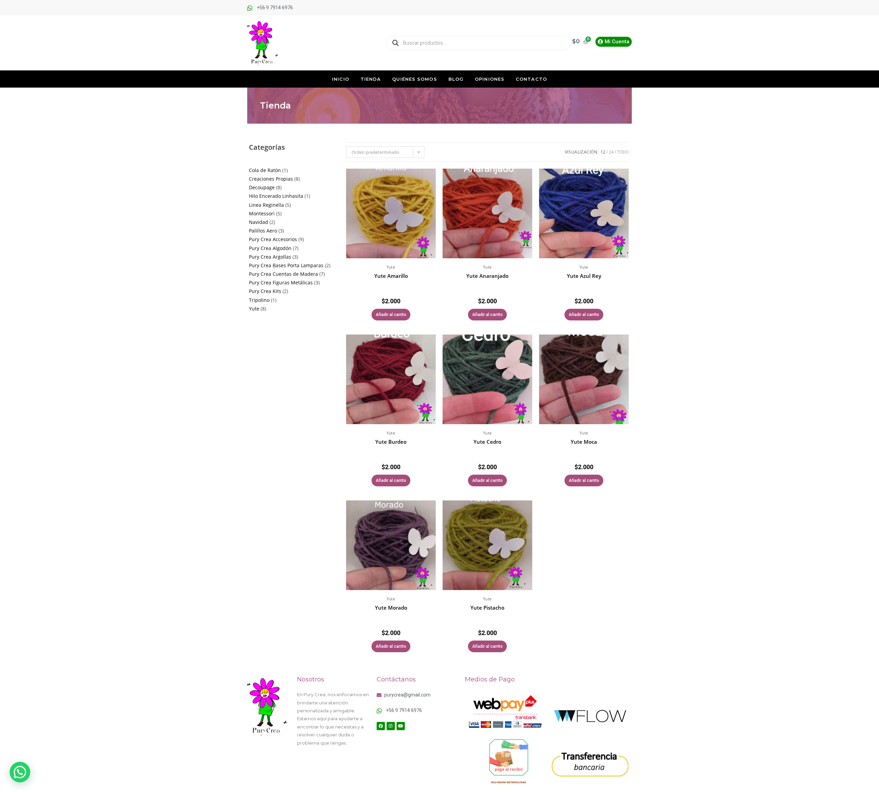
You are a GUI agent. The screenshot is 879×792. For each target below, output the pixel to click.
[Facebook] (381, 726)
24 (611, 152)
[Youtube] (401, 726)
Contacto (531, 79)
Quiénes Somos (414, 79)
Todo (623, 152)
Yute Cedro (487, 441)
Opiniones (489, 79)
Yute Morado (391, 607)
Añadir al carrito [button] (391, 314)
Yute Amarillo (391, 275)
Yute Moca (584, 441)
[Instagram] (391, 726)
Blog (456, 79)
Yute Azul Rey (584, 275)
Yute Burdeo (391, 441)
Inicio (340, 79)
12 (603, 152)
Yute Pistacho (487, 607)
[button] (431, 184)
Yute (391, 267)
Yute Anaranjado (487, 275)
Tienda (371, 79)
